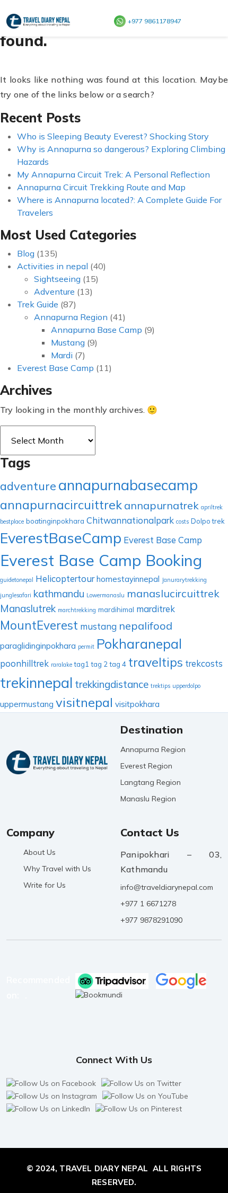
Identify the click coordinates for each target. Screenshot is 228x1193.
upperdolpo (186, 686)
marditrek (155, 608)
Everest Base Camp (55, 368)
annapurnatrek (161, 505)
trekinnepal (36, 683)
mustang (98, 626)
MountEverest (39, 625)
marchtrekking (77, 610)
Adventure (54, 291)
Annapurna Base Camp (96, 329)
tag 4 (118, 664)
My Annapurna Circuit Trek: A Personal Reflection (113, 174)
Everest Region (146, 766)
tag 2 (99, 664)
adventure (28, 486)
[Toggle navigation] (206, 21)
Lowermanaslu (105, 595)
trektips (160, 686)
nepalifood (145, 625)
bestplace (12, 521)
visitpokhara (137, 704)
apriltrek (212, 507)
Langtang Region (150, 782)
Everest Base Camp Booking (101, 560)
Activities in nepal (52, 266)
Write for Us (44, 885)
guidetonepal (16, 580)
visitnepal (84, 702)
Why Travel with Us (57, 868)
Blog (25, 253)
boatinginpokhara (55, 521)
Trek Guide (37, 304)
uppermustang (27, 704)
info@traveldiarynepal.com (166, 887)
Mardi (62, 355)
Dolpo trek (208, 521)
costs (182, 521)
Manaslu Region (148, 798)
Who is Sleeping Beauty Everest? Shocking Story (113, 136)
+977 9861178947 (154, 21)
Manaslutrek (28, 608)
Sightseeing (57, 278)
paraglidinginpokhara (38, 646)
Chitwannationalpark (130, 520)
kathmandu (58, 593)
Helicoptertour (65, 578)
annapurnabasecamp (128, 485)
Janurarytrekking (184, 580)
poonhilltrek (24, 663)
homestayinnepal (128, 579)
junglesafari (15, 595)
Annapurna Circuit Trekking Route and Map (101, 187)
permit (86, 646)
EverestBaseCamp (60, 538)
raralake (61, 664)
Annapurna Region (71, 317)
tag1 (81, 664)
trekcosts (204, 663)
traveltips (155, 662)
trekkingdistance (111, 684)
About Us (39, 852)
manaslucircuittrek (173, 593)
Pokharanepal (139, 643)
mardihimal (116, 609)
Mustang (68, 342)
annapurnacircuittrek (61, 504)
